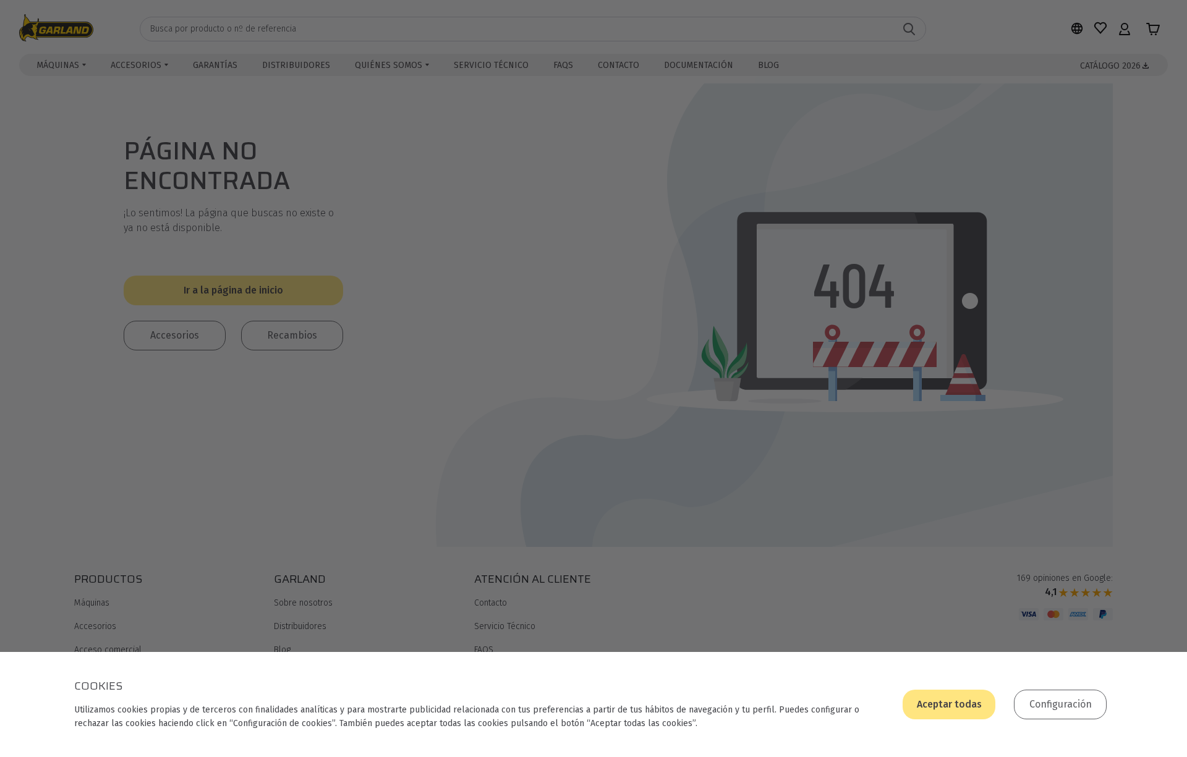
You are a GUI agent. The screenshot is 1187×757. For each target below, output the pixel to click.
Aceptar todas (949, 704)
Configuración (1060, 704)
